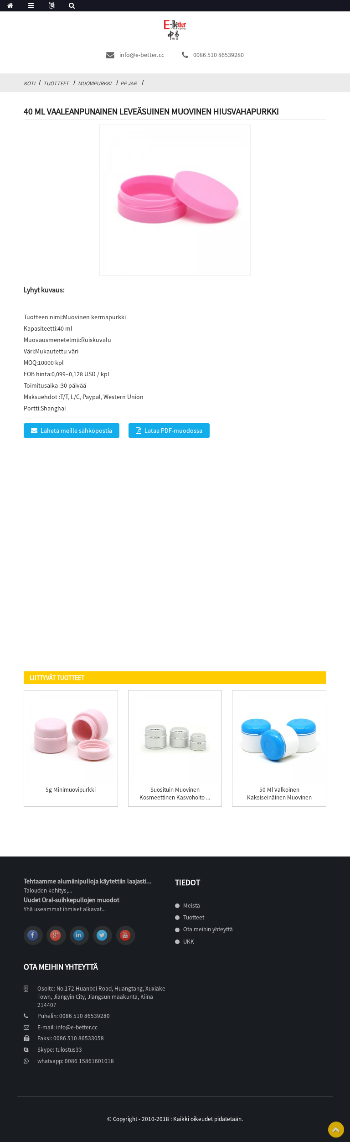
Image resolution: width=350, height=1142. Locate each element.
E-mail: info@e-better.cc (67, 1027)
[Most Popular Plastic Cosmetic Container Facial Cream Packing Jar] (175, 737)
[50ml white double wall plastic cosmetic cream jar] (279, 737)
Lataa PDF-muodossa (173, 430)
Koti (29, 83)
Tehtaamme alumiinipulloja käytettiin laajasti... (88, 881)
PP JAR (128, 83)
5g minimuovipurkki (71, 790)
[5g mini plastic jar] (71, 737)
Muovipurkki (94, 83)
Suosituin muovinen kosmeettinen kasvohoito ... (174, 793)
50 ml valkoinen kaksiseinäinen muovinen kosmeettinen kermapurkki (279, 797)
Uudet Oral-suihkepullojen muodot (71, 900)
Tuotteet (56, 83)
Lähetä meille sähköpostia (76, 430)
